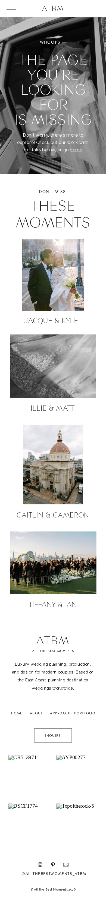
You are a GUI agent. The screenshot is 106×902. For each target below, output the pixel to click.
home (76, 149)
